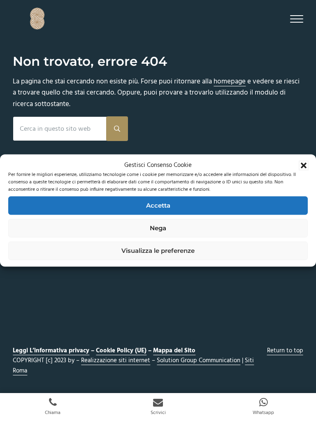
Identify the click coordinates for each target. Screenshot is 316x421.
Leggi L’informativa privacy (51, 351)
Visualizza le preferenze (158, 250)
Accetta (158, 205)
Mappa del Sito (174, 351)
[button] (304, 165)
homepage (230, 81)
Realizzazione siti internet (115, 360)
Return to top (285, 351)
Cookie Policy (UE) (121, 351)
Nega (158, 228)
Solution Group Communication (198, 360)
